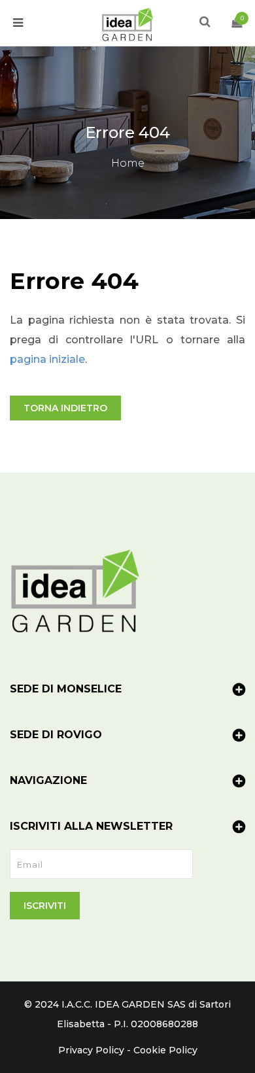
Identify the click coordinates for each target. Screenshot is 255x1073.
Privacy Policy (91, 1050)
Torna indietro (65, 408)
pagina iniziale (47, 359)
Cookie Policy (165, 1050)
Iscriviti (45, 905)
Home (127, 163)
